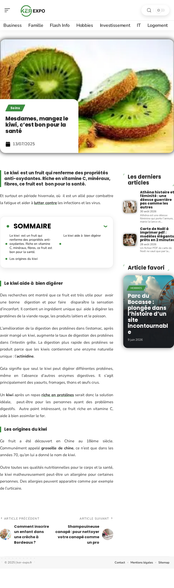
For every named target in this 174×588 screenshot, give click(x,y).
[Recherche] (149, 10)
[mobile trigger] (8, 10)
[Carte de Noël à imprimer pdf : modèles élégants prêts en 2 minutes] (130, 240)
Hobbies (136, 288)
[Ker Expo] (32, 10)
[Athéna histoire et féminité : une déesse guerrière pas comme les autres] (130, 207)
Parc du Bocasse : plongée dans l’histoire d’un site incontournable (148, 313)
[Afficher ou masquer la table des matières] (79, 226)
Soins (15, 108)
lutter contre (45, 202)
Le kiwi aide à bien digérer (82, 235)
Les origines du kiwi (24, 259)
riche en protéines (57, 395)
